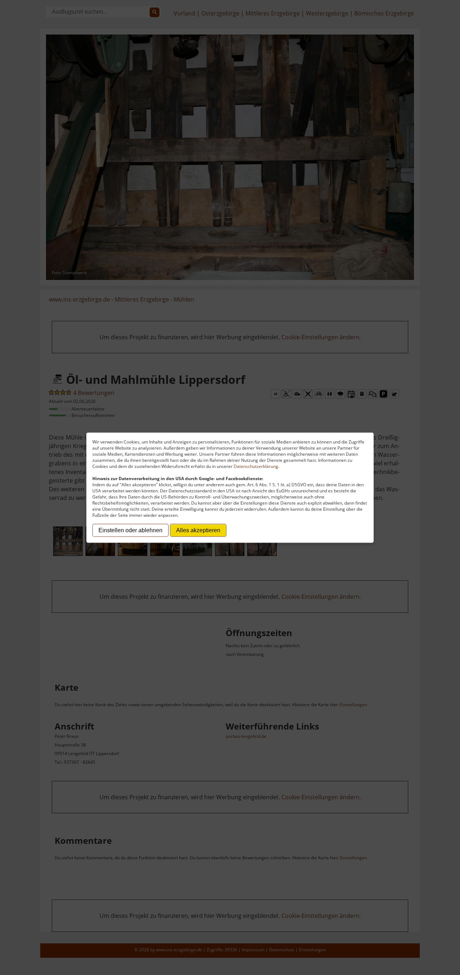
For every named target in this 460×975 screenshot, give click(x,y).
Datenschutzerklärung (256, 466)
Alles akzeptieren (198, 530)
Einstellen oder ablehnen (130, 530)
